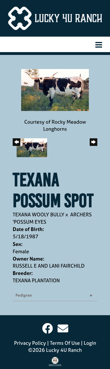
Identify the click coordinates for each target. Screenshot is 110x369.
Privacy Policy (30, 342)
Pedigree (24, 295)
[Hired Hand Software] (55, 363)
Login (90, 342)
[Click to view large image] (55, 89)
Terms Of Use (65, 342)
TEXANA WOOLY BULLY (38, 214)
